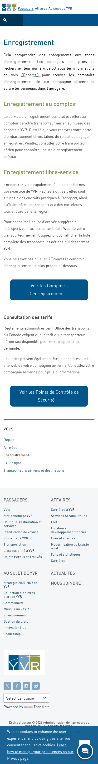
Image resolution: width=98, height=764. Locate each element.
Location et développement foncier (68, 530)
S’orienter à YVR (16, 538)
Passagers (26, 8)
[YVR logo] (34, 663)
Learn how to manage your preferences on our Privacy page (40, 752)
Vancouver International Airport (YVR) (9, 7)
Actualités (63, 573)
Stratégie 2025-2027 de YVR (21, 584)
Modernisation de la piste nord (70, 546)
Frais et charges (63, 538)
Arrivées (10, 447)
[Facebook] (17, 686)
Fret (54, 522)
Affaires (41, 8)
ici (53, 235)
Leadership (12, 634)
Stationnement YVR (18, 516)
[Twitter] (7, 686)
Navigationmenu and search (11, 20)
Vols (8, 428)
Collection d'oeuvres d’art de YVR (19, 595)
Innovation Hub (15, 627)
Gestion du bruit (16, 621)
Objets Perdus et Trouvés (23, 557)
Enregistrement (16, 455)
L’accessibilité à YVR (19, 550)
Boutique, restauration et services (23, 524)
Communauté (14, 603)
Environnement (15, 615)
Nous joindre (66, 583)
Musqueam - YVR (16, 609)
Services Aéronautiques (69, 516)
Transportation (15, 544)
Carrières (58, 560)
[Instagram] (26, 686)
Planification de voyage (21, 532)
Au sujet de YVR (60, 8)
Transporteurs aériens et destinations (34, 470)
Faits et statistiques (66, 554)
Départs (10, 439)
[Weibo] (36, 686)
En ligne (16, 463)
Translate (41, 706)
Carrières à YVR (62, 509)
